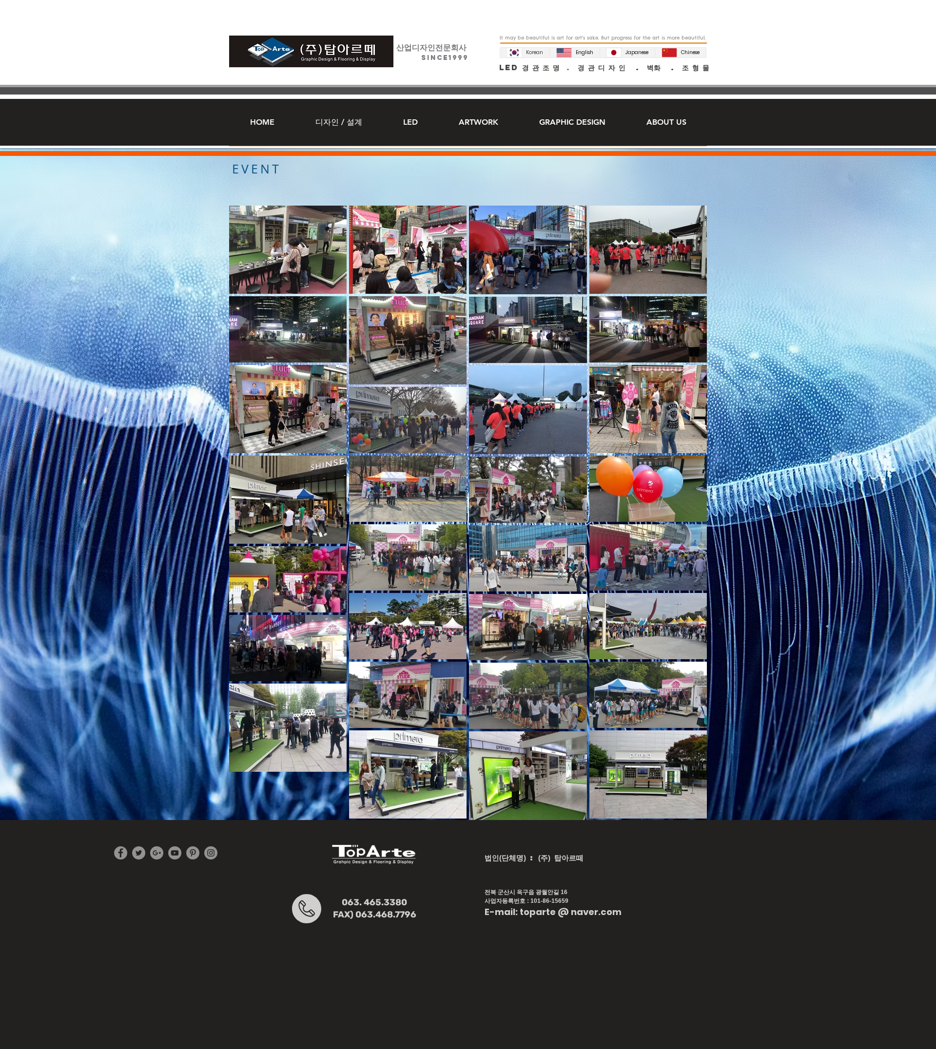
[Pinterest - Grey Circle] (192, 852)
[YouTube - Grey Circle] (174, 852)
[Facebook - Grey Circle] (120, 852)
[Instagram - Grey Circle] (210, 852)
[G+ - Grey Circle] (156, 852)
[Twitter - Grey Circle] (138, 852)
